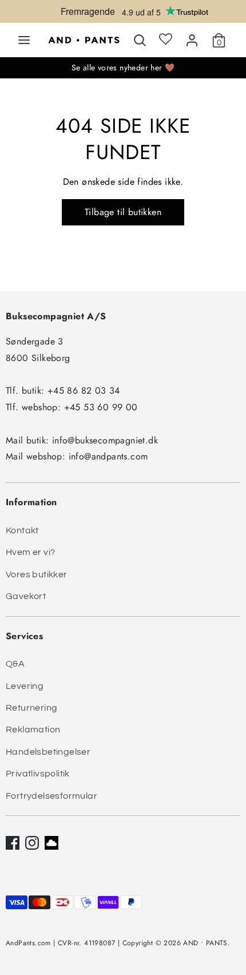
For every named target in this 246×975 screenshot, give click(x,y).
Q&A (15, 663)
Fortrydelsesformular (51, 795)
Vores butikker (37, 574)
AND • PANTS (205, 943)
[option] (123, 14)
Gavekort (26, 596)
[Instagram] (32, 843)
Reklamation (33, 729)
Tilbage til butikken (123, 212)
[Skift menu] (24, 40)
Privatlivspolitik (38, 773)
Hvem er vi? (30, 552)
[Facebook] (12, 843)
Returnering (31, 707)
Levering (24, 686)
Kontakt (22, 530)
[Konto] (192, 38)
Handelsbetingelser (48, 751)
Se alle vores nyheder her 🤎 (123, 67)
